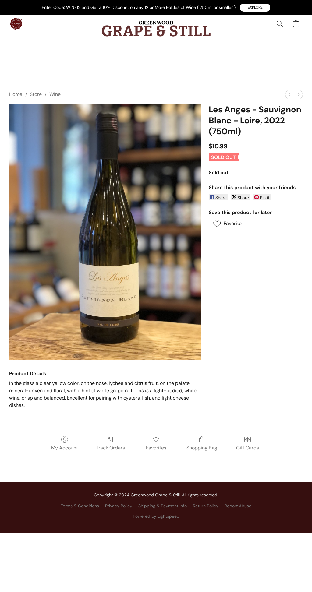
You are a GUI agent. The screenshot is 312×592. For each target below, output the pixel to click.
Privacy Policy (118, 506)
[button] (255, 8)
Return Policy (205, 506)
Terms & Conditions (80, 506)
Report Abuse (238, 506)
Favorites (156, 448)
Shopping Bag (201, 448)
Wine (55, 94)
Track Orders (110, 448)
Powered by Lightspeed (156, 516)
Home (15, 94)
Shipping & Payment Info (162, 506)
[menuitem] (289, 94)
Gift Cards (247, 448)
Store (36, 94)
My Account (64, 448)
